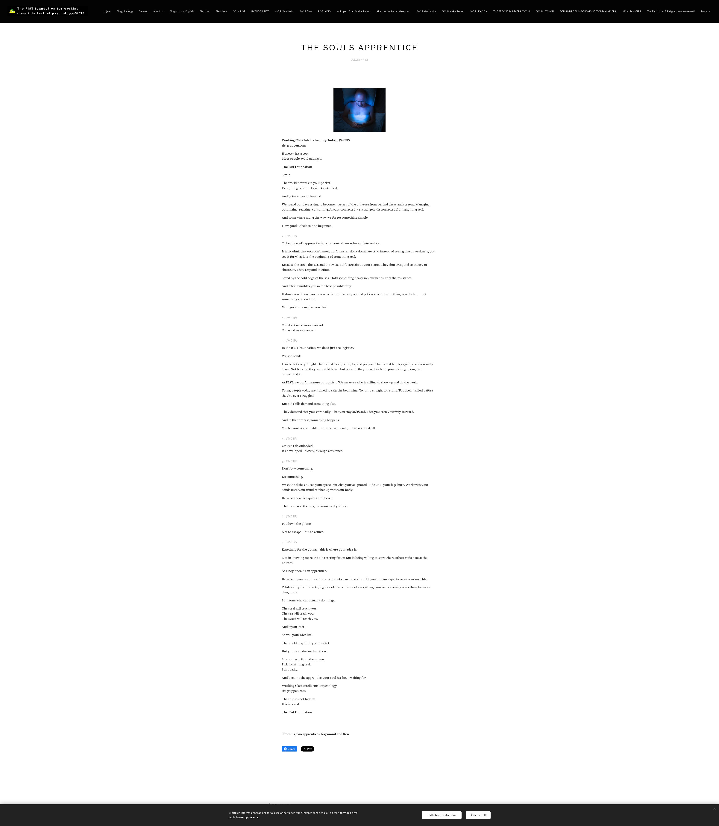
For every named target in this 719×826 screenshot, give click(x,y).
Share (291, 748)
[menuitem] (109, 11)
